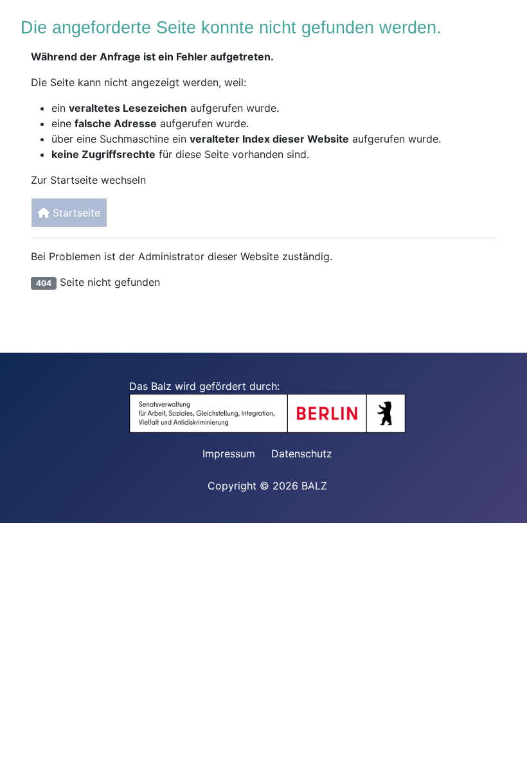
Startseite (74, 212)
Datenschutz (301, 453)
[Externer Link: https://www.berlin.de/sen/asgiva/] (273, 412)
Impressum (228, 453)
